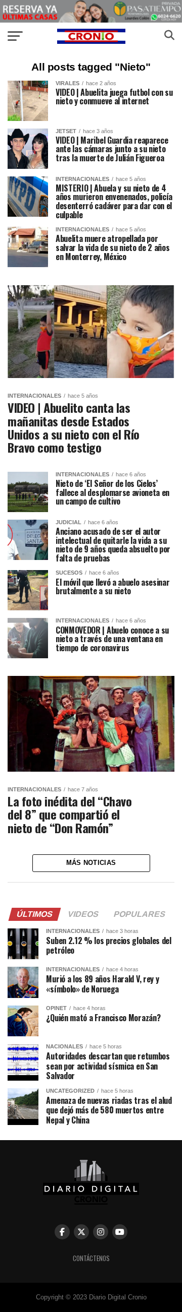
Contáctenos (91, 1258)
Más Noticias (91, 862)
